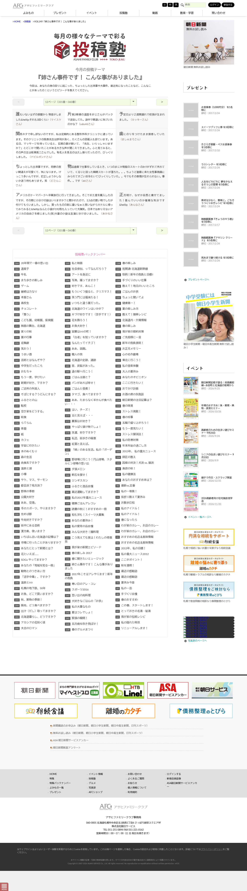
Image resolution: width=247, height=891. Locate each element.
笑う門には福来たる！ (82, 297)
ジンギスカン (77, 480)
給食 (20, 417)
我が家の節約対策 (130, 331)
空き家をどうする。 (30, 411)
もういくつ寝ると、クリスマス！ (89, 291)
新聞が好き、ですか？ (31, 383)
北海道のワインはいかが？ (85, 309)
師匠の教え (126, 457)
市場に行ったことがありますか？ (38, 542)
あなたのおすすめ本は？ (134, 480)
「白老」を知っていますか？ (86, 337)
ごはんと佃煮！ (78, 388)
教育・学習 (187, 13)
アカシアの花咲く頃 (30, 622)
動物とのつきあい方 (30, 571)
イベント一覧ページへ (200, 517)
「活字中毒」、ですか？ (33, 577)
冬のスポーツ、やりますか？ (35, 508)
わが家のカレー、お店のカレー (137, 525)
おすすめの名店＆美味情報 (134, 537)
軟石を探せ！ (77, 475)
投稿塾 (123, 13)
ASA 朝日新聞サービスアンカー (71, 740)
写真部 (92, 788)
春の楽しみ (126, 263)
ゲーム (22, 286)
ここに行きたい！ (130, 383)
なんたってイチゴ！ (81, 343)
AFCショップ (95, 792)
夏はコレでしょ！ (79, 612)
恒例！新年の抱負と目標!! (134, 274)
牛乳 (20, 274)
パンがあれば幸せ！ (81, 383)
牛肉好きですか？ (29, 520)
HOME (17, 22)
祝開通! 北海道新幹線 (132, 269)
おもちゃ (23, 371)
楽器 (20, 428)
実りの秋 (23, 331)
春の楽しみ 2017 (79, 553)
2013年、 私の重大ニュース (136, 451)
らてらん (23, 423)
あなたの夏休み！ (79, 520)
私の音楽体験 (127, 366)
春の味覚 (124, 405)
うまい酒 (23, 354)
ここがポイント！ (129, 559)
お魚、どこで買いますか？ (34, 594)
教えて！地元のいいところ (135, 286)
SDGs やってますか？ (31, 559)
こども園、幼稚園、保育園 (34, 320)
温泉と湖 (23, 468)
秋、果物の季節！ (29, 599)
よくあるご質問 (136, 779)
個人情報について (137, 788)
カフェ (22, 440)
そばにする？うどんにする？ (35, 394)
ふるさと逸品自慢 (79, 486)
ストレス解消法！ (130, 434)
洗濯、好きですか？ (81, 432)
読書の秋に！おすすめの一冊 (86, 509)
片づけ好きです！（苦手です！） (89, 314)
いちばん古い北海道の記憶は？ (37, 537)
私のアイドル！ (128, 508)
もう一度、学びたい (30, 377)
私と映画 (74, 263)
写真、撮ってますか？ (82, 280)
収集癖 (22, 343)
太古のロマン (26, 628)
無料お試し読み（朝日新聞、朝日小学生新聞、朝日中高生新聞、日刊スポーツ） (98, 733)
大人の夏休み (127, 371)
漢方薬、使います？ (30, 531)
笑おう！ (23, 348)
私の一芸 (124, 588)
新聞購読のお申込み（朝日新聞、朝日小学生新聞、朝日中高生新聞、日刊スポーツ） (101, 726)
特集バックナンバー (60, 783)
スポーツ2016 (77, 589)
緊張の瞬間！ (77, 618)
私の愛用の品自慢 (79, 526)
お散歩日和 (125, 502)
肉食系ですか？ (27, 463)
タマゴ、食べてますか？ (83, 394)
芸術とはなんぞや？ (30, 360)
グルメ (92, 783)
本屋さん (23, 297)
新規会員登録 (174, 779)
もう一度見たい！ (130, 428)
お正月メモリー (128, 348)
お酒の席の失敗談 (130, 394)
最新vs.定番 (125, 485)
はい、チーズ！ (78, 410)
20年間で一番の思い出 (31, 263)
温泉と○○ (24, 582)
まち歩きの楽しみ (29, 280)
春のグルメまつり (79, 629)
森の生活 (23, 457)
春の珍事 (124, 417)
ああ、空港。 (26, 502)
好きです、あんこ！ (81, 286)
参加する (228, 5)
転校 (20, 405)
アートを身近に (78, 274)
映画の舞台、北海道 (30, 326)
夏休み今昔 (125, 582)
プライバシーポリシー (212, 849)
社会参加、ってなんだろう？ (86, 269)
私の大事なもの (78, 606)
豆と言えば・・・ (79, 415)
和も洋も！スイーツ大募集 (85, 515)
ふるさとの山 (26, 400)
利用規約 (132, 792)
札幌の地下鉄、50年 (30, 588)
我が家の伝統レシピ (130, 617)
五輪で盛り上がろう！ (132, 423)
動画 (155, 13)
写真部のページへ (197, 641)
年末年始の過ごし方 (131, 445)
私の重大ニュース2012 (132, 554)
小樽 (20, 474)
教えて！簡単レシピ (131, 314)
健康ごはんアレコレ (81, 503)
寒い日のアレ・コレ (81, 584)
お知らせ (132, 783)
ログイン (214, 5)
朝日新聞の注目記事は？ (134, 400)
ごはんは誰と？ (78, 377)
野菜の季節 (24, 491)
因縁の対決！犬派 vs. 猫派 (135, 463)
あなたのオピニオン (131, 377)
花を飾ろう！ (77, 320)
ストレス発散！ (128, 411)
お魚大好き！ (77, 326)
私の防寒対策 (127, 440)
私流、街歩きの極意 (81, 438)
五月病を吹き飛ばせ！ (82, 624)
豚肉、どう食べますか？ (33, 605)
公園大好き (24, 497)
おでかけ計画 (127, 388)
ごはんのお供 (127, 291)
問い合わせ (218, 13)
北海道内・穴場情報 (131, 320)
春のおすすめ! (127, 599)
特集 (52, 779)
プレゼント (60, 13)
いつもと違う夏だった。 (83, 303)
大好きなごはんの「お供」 (85, 601)
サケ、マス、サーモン (31, 480)
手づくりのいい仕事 (131, 280)
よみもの (28, 13)
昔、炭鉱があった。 (81, 366)
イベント (91, 13)
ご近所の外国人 (27, 388)
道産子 (22, 269)
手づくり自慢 (126, 594)
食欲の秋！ (126, 468)
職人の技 (74, 354)
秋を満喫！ (125, 565)
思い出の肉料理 (78, 595)
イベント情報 (96, 774)
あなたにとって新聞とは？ (34, 548)
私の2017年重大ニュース (84, 497)
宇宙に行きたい (27, 445)
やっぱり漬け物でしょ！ (83, 427)
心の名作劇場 (127, 354)
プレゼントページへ (198, 280)
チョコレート (26, 309)
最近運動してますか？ (82, 492)
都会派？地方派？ (29, 485)
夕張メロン (75, 469)
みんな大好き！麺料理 (82, 532)
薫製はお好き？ (78, 421)
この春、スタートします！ (134, 605)
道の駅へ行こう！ (79, 371)
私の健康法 (126, 474)
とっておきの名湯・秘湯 (133, 611)
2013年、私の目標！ (131, 548)
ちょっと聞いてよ (130, 297)
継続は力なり (26, 291)
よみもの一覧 (57, 788)
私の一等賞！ (126, 491)
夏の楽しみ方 (127, 309)
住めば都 (23, 514)
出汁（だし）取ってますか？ (35, 611)
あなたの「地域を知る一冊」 (35, 565)
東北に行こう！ (128, 360)
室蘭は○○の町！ (79, 331)
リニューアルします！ (132, 628)
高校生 (22, 303)
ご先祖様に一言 (128, 337)
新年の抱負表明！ (130, 343)
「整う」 (23, 314)
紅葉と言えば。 (78, 444)
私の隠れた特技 (128, 622)
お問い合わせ (135, 774)
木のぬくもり (26, 451)
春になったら (126, 520)
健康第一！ (126, 303)
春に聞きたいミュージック (85, 558)
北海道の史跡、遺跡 (81, 360)
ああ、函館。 (77, 348)
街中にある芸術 (27, 525)
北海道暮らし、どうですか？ (35, 617)
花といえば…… (26, 554)
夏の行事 (23, 337)
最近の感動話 (126, 571)
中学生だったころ (29, 366)
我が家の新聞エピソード (83, 547)
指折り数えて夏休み (130, 497)
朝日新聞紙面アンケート (67, 748)
